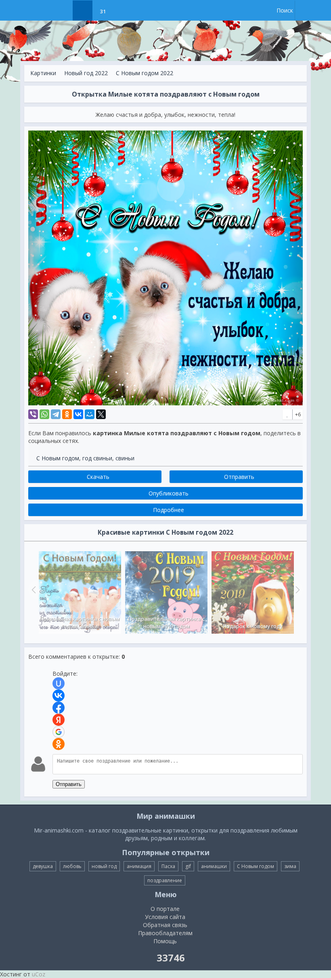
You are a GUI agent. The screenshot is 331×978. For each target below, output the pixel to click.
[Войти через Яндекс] (58, 720)
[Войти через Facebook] (58, 708)
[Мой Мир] (89, 414)
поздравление (164, 880)
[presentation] (32, 589)
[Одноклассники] (67, 414)
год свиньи (97, 458)
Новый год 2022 (86, 73)
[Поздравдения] (123, 10)
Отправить (69, 784)
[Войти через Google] (58, 732)
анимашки (214, 866)
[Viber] (33, 414)
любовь (72, 866)
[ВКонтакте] (78, 414)
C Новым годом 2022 (144, 73)
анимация (139, 866)
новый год (104, 866)
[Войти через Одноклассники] (58, 744)
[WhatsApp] (44, 414)
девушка (43, 866)
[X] (101, 414)
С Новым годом (57, 458)
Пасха (168, 866)
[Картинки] (82, 10)
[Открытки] (62, 10)
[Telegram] (56, 414)
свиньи (124, 458)
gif (188, 866)
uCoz (38, 974)
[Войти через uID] (58, 683)
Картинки (43, 73)
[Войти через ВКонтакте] (58, 695)
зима (290, 866)
